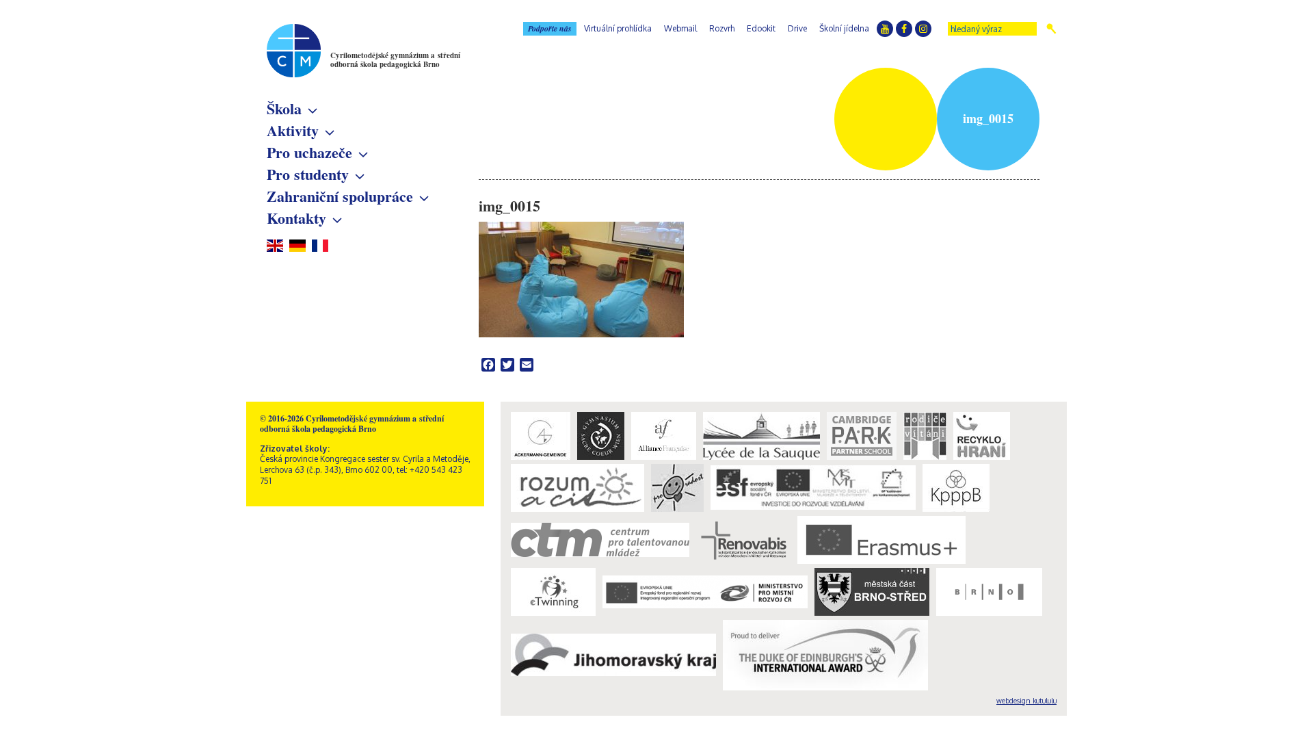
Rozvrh (721, 28)
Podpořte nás (550, 28)
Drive (797, 28)
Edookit (761, 28)
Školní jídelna (844, 28)
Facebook (904, 29)
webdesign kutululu (1026, 701)
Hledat (1051, 29)
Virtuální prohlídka (618, 28)
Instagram (923, 29)
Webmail (680, 28)
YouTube (885, 29)
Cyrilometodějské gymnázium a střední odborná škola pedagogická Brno (395, 60)
